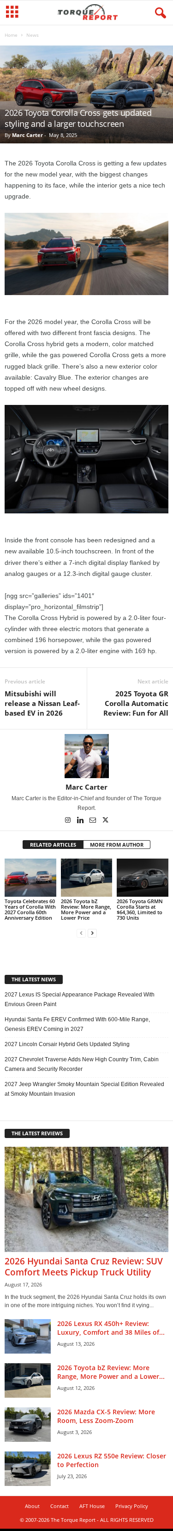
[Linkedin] (81, 821)
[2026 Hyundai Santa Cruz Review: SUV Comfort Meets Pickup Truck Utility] (86, 1199)
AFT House (92, 1506)
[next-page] (92, 933)
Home (11, 35)
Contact (59, 1506)
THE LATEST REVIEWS (37, 1133)
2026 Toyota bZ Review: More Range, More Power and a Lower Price (86, 909)
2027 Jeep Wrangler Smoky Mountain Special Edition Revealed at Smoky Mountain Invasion (84, 1089)
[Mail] (93, 821)
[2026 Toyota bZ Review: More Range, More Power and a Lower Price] (87, 878)
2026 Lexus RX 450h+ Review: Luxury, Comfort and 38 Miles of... (111, 1328)
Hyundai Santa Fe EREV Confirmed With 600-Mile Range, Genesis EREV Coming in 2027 (77, 1024)
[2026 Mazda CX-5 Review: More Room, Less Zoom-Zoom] (28, 1424)
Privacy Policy (131, 1506)
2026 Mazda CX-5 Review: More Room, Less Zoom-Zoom (106, 1416)
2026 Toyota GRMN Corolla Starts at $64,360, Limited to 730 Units (140, 909)
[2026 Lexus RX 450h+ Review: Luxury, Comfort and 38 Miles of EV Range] (28, 1336)
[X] (105, 821)
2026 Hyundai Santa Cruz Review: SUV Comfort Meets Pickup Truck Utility (84, 1266)
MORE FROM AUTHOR (116, 844)
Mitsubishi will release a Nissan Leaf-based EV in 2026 (42, 703)
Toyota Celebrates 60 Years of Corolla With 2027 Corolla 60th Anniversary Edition (30, 909)
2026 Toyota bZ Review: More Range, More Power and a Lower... (111, 1372)
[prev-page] (81, 933)
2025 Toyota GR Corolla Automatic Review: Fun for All (135, 703)
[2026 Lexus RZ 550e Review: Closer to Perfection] (28, 1468)
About (32, 1506)
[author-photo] (86, 756)
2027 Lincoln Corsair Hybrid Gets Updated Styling (67, 1044)
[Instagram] (68, 821)
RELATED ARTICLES (53, 844)
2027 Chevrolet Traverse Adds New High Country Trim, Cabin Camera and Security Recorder (82, 1064)
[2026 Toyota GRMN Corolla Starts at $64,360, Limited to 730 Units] (142, 878)
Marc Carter (27, 134)
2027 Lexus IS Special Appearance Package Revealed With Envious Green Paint (80, 999)
